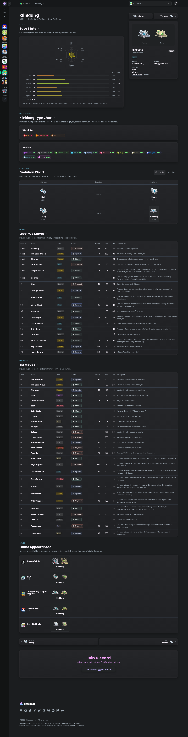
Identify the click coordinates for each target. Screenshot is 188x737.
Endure (34, 519)
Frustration (36, 437)
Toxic (33, 395)
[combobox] (153, 3)
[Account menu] (176, 3)
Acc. (106, 243)
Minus (134, 72)
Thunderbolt (37, 379)
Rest (33, 406)
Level (22, 243)
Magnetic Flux (37, 270)
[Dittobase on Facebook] (35, 710)
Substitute (36, 411)
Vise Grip (35, 248)
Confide (35, 508)
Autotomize (36, 297)
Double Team (37, 400)
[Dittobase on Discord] (62, 710)
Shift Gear (36, 329)
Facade (34, 453)
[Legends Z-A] (4, 61)
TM (21, 374)
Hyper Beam (37, 352)
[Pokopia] (4, 32)
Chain (173, 172)
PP (114, 243)
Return (34, 432)
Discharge (36, 317)
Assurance (36, 526)
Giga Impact (37, 464)
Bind (33, 284)
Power (97, 243)
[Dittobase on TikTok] (30, 710)
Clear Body (140, 74)
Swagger (35, 427)
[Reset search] (168, 3)
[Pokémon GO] (4, 26)
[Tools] (4, 99)
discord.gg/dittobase (100, 669)
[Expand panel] (9, 4)
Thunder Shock (38, 254)
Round (34, 486)
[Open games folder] (4, 81)
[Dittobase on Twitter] (39, 710)
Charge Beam (37, 290)
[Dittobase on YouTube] (26, 710)
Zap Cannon (37, 346)
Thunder (35, 390)
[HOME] (4, 72)
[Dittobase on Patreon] (58, 710)
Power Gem (36, 533)
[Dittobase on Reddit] (53, 710)
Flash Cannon (37, 471)
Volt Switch (36, 493)
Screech (35, 311)
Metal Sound (37, 323)
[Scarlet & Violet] (4, 67)
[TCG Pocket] (4, 46)
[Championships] (4, 91)
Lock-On (35, 334)
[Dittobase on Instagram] (21, 710)
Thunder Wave (38, 385)
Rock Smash (36, 447)
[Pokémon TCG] (4, 52)
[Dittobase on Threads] (44, 710)
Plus (134, 70)
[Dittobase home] (5, 4)
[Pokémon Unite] (4, 38)
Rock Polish (36, 458)
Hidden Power (37, 442)
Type (58, 243)
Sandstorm (36, 421)
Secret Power (37, 514)
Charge (34, 259)
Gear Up (35, 278)
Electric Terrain (38, 340)
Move (33, 243)
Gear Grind (36, 264)
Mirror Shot (36, 305)
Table (161, 172)
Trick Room (36, 479)
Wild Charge (37, 501)
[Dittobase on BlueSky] (49, 710)
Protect (34, 416)
